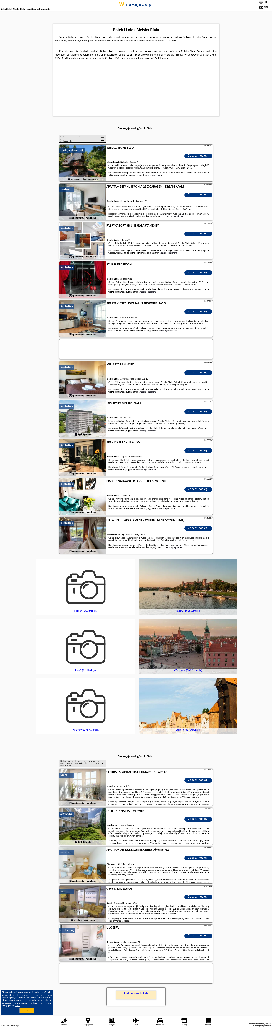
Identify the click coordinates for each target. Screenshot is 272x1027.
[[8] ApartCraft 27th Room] (82, 457)
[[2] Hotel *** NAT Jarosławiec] (82, 826)
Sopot (63, 891)
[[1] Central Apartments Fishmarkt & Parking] (82, 787)
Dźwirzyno (65, 852)
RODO (17, 1006)
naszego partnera (153, 175)
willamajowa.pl (136, 5)
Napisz (268, 1026)
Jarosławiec (66, 813)
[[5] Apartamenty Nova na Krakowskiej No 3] (82, 318)
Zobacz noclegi (198, 155)
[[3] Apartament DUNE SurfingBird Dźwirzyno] (82, 865)
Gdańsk (64, 775)
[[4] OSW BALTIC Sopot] (82, 904)
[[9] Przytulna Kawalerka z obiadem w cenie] (82, 496)
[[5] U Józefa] (82, 943)
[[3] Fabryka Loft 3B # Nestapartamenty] (82, 241)
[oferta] (69, 179)
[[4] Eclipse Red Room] (82, 279)
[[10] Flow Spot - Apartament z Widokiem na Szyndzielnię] (82, 535)
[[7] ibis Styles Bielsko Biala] (82, 418)
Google (47, 992)
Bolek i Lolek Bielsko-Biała (136, 993)
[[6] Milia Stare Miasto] (82, 379)
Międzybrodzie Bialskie (72, 150)
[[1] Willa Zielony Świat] (82, 163)
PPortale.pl (15, 1026)
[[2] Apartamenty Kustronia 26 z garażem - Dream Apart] (82, 202)
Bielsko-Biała (66, 189)
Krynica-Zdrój (67, 930)
